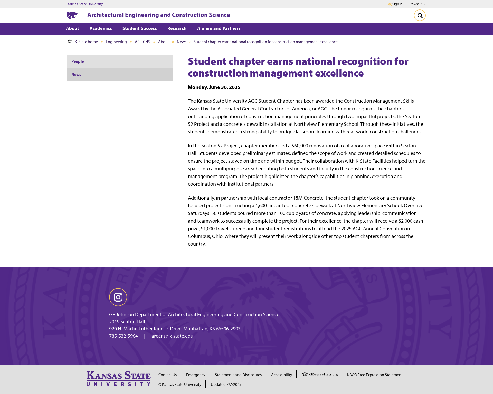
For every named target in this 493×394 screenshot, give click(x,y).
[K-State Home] (72, 15)
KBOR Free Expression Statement (375, 374)
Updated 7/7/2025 (226, 384)
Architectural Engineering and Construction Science (158, 14)
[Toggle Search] (420, 15)
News (181, 41)
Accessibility (281, 374)
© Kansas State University (179, 384)
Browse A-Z (417, 4)
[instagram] (118, 297)
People (77, 61)
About (163, 41)
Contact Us (167, 374)
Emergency (195, 374)
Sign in (397, 4)
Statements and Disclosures (238, 374)
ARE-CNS (142, 41)
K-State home (86, 41)
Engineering (116, 41)
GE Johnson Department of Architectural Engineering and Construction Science (194, 314)
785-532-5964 (123, 336)
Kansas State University (85, 4)
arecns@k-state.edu (172, 336)
